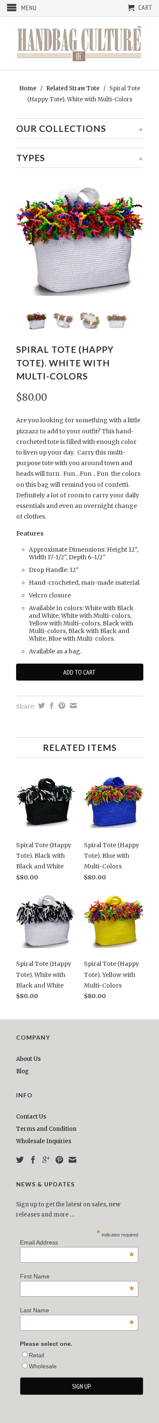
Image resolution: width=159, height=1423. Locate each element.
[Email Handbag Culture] (72, 1160)
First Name (77, 1276)
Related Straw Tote (73, 88)
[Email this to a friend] (72, 705)
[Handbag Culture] (79, 43)
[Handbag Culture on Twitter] (20, 1160)
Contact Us (31, 1116)
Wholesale (43, 1366)
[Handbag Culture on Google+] (46, 1160)
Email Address (77, 1242)
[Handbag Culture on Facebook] (33, 1160)
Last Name (77, 1310)
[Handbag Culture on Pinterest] (59, 1160)
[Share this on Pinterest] (60, 705)
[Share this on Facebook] (50, 705)
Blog (22, 1071)
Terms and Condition (46, 1129)
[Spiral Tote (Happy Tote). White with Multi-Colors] (79, 240)
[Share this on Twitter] (40, 705)
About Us (28, 1059)
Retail (36, 1355)
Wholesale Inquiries (43, 1141)
